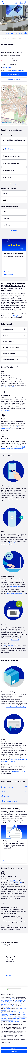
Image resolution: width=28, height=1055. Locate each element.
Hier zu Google (8, 272)
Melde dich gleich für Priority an (12, 427)
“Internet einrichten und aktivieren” (16, 593)
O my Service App (15, 586)
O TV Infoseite (5, 410)
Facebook (21, 70)
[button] (15, 106)
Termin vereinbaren (13, 74)
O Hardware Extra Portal (18, 771)
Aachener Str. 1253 (16, 38)
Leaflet (4, 122)
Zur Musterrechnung (8, 861)
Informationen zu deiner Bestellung (16, 707)
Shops (4, 38)
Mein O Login (14, 881)
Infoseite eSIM (12, 543)
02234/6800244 (7, 67)
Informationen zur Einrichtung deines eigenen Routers (14, 760)
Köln (9, 38)
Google (14, 70)
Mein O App (18, 882)
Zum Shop (9, 975)
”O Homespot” (15, 640)
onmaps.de (8, 122)
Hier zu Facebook (8, 274)
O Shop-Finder (17, 316)
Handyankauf (9, 149)
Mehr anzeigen (13, 183)
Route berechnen (13, 79)
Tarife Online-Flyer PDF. (8, 387)
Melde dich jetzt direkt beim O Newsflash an (13, 447)
